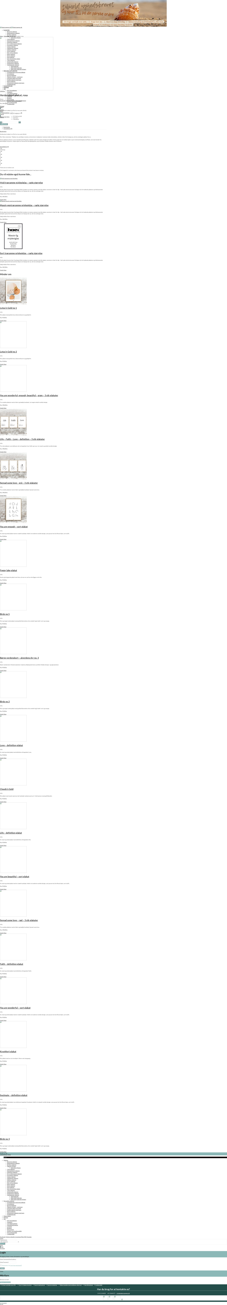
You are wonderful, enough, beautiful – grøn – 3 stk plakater (29, 395)
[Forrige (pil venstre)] (0, 1304)
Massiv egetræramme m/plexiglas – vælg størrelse (24, 205)
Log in (2, 1268)
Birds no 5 (5, 614)
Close (9, 1154)
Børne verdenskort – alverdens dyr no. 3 (19, 658)
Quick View (3, 199)
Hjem (1, 36)
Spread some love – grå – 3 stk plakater (19, 483)
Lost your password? (16, 1265)
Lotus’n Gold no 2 (8, 351)
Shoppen (6, 36)
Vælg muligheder (4, 198)
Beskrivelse (7, 127)
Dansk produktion (52, 1285)
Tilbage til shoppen (5, 1282)
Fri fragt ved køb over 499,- (8, 1285)
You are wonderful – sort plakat (15, 1007)
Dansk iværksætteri (39, 1285)
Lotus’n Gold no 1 (8, 308)
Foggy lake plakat (8, 570)
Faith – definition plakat (11, 964)
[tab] (55, 127)
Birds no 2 (5, 701)
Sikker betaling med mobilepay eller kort (71, 1285)
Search (2, 1243)
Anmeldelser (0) (8, 128)
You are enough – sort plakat (14, 526)
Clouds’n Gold (6, 789)
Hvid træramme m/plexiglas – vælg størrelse (21, 182)
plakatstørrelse (4, 117)
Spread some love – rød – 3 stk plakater (19, 920)
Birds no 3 (5, 1139)
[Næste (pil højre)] (2, 1304)
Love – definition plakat (11, 745)
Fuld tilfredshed (88, 1285)
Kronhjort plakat (8, 1051)
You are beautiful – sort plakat (14, 876)
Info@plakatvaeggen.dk (123, 1293)
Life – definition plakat (11, 832)
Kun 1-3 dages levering (25, 1285)
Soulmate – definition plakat (13, 1095)
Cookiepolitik (98, 1285)
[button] (17, 116)
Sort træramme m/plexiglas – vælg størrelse (21, 253)
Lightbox (2, 91)
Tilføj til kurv (4, 124)
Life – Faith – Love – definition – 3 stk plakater (22, 439)
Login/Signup (3, 1154)
